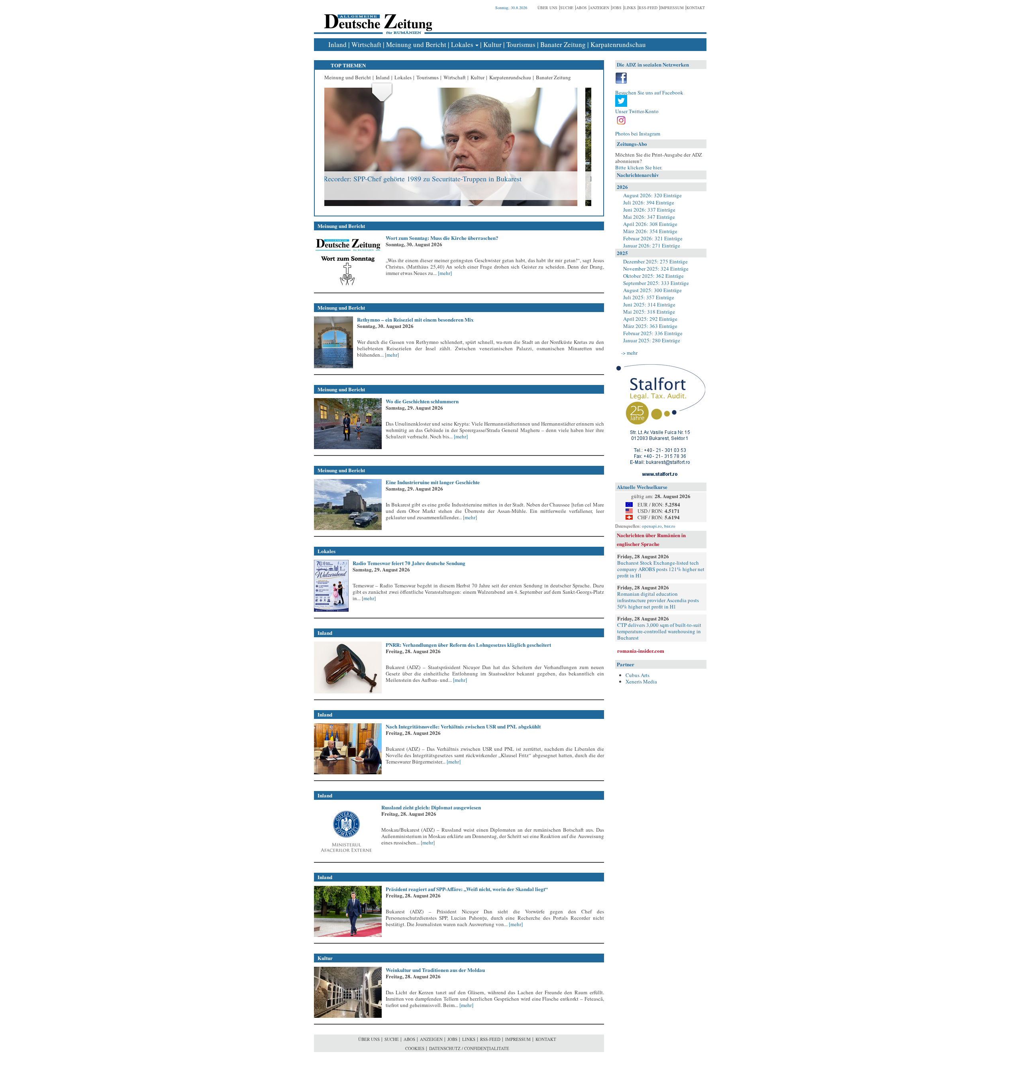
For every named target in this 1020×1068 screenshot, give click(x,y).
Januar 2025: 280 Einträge (651, 340)
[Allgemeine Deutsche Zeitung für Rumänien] (377, 18)
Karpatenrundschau (618, 44)
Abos (581, 7)
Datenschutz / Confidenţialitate (469, 1048)
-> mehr (629, 352)
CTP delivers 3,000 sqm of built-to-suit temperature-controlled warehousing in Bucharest (659, 631)
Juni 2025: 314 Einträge (649, 304)
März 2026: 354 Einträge (650, 231)
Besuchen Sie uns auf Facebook (649, 92)
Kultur (492, 44)
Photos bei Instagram (637, 133)
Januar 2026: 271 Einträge (651, 245)
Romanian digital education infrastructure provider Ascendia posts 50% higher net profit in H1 (658, 600)
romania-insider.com (640, 650)
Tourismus (521, 44)
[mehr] (444, 273)
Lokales (462, 44)
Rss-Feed (648, 7)
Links (630, 7)
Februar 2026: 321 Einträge (653, 238)
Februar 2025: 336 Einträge (653, 333)
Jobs (617, 7)
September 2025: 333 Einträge (656, 283)
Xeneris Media (641, 681)
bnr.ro (669, 526)
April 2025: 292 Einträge (650, 319)
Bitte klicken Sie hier (638, 167)
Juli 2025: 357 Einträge (648, 297)
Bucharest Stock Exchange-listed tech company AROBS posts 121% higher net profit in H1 (660, 569)
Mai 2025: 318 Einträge (649, 311)
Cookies (414, 1048)
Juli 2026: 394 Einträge (648, 202)
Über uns (547, 7)
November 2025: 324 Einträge (655, 268)
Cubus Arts (637, 675)
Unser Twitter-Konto (637, 111)
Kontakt (696, 7)
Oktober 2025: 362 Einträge (653, 276)
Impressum (672, 7)
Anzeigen (599, 7)
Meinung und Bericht (416, 44)
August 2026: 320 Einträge (652, 195)
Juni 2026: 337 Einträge (649, 209)
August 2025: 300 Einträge (652, 290)
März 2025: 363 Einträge (650, 326)
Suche (566, 7)
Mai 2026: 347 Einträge (649, 217)
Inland (337, 44)
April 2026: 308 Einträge (650, 224)
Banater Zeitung (563, 44)
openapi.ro (652, 526)
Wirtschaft (366, 44)
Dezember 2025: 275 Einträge (655, 261)
